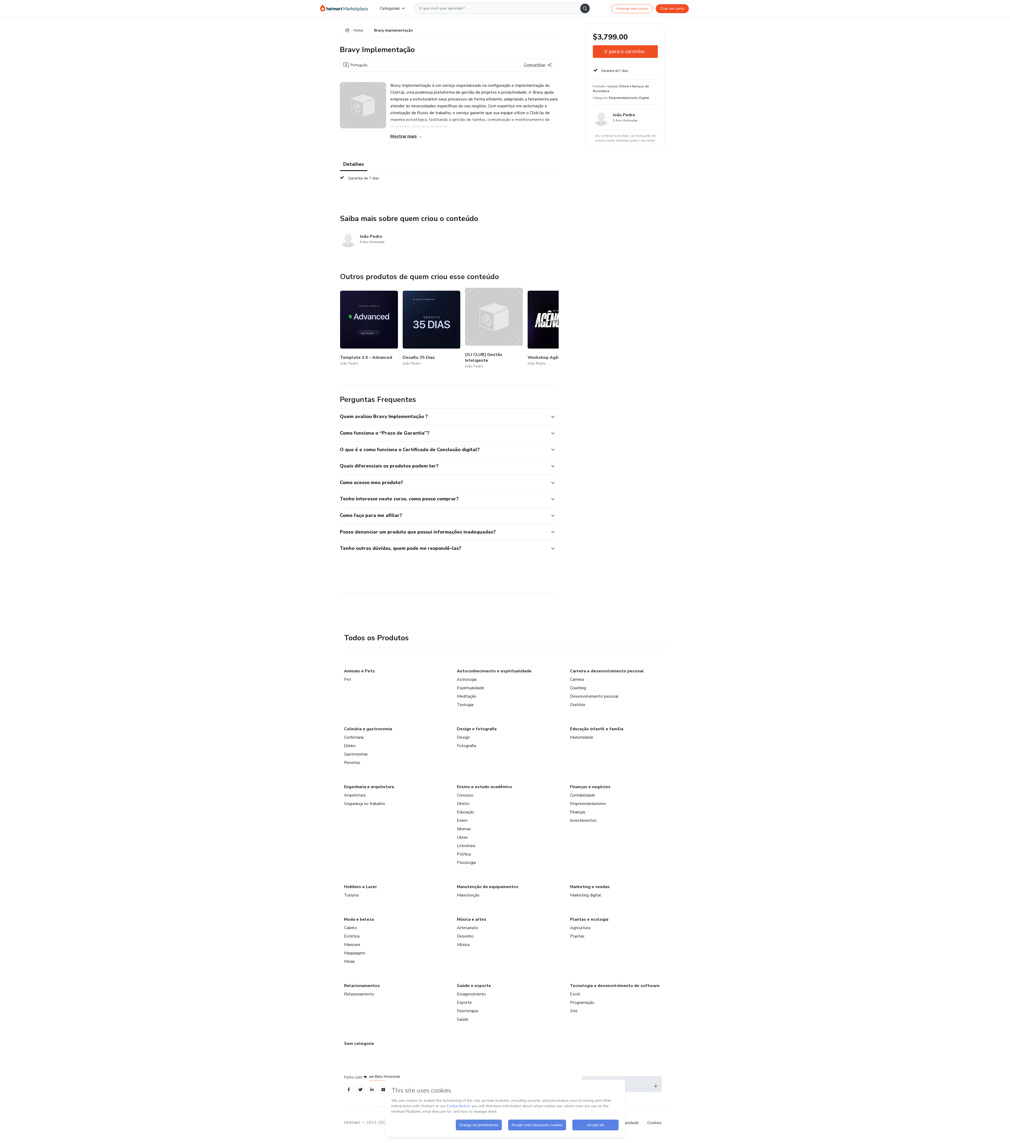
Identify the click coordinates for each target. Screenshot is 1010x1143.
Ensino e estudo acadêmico (484, 787)
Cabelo (350, 928)
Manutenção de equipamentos (487, 887)
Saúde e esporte (474, 986)
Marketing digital (585, 895)
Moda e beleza (359, 919)
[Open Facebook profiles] (348, 1089)
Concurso (465, 795)
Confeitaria (353, 737)
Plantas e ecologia (589, 919)
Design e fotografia (477, 729)
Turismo (351, 895)
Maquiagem (354, 953)
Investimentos (583, 820)
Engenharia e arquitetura (369, 787)
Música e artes (471, 919)
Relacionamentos (362, 986)
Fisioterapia (467, 1011)
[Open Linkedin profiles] (372, 1089)
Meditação (466, 696)
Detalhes (353, 164)
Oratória (577, 705)
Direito (463, 804)
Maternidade (581, 737)
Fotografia (466, 746)
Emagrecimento (471, 994)
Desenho (465, 936)
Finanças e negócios (590, 787)
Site (574, 1011)
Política (464, 854)
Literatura (466, 846)
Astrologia (467, 679)
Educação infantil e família (596, 729)
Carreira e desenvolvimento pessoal (607, 671)
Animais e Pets (359, 671)
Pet (347, 679)
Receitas (352, 763)
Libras (462, 837)
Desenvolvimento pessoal (594, 696)
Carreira (577, 679)
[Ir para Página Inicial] (345, 8)
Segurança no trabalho (364, 804)
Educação (465, 812)
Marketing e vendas (590, 887)
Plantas (577, 936)
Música (463, 945)
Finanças (577, 812)
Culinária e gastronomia (368, 729)
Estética (352, 936)
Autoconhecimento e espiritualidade (494, 671)
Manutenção (468, 895)
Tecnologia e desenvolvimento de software (615, 986)
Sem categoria (359, 1043)
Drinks (350, 746)
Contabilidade (582, 795)
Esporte (464, 1002)
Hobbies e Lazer (360, 887)
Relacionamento (359, 994)
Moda (349, 961)
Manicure (352, 945)
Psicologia (466, 862)
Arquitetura (354, 795)
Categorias (390, 8)
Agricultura (580, 928)
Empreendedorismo (588, 804)
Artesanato (467, 928)
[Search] (585, 8)
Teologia (465, 705)
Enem (462, 820)
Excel (575, 994)
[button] (443, 417)
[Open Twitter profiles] (360, 1089)
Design (463, 737)
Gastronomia (355, 754)
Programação (582, 1002)
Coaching (578, 688)
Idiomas (464, 829)
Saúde (462, 1019)
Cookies (654, 1123)
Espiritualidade (470, 688)
